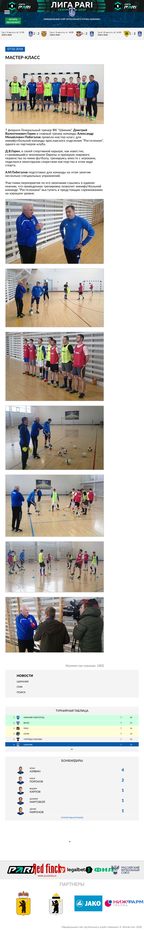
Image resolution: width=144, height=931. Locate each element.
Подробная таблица (72, 749)
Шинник (23, 681)
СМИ (19, 687)
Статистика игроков (72, 818)
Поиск (21, 692)
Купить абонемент (13, 20)
